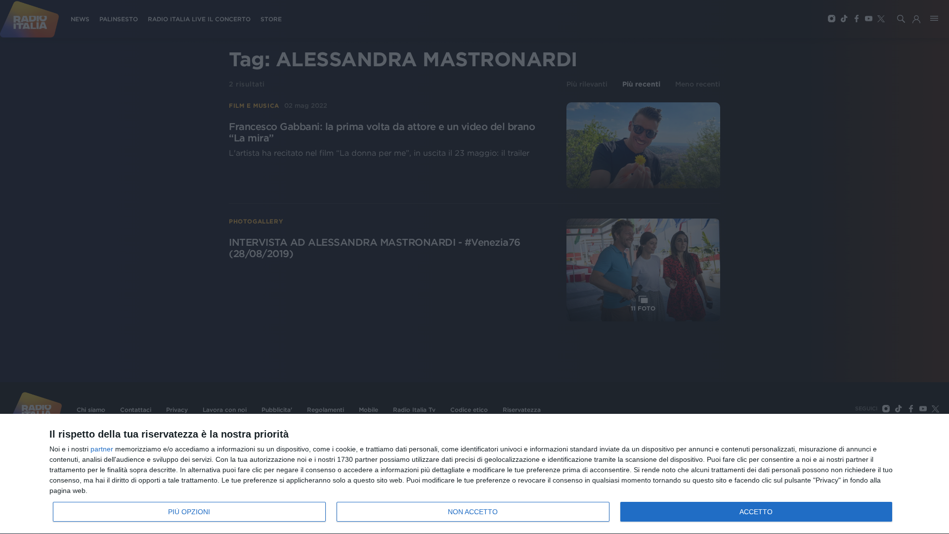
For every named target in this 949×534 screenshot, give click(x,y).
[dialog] (474, 474)
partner (101, 448)
